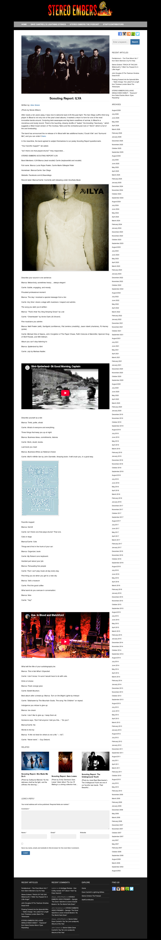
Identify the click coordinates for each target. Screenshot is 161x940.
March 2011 (116, 768)
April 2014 (115, 673)
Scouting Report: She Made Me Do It (34, 775)
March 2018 (116, 494)
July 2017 (115, 524)
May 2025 (115, 167)
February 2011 (117, 772)
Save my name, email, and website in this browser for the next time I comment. (50, 848)
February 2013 (117, 726)
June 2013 (115, 711)
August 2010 (116, 779)
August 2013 (116, 703)
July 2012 (115, 737)
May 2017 (115, 532)
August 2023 (116, 247)
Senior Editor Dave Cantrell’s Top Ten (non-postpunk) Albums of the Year (65, 921)
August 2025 (116, 156)
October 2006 (116, 852)
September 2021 (117, 334)
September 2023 (117, 243)
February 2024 (117, 224)
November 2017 (117, 509)
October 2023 (116, 239)
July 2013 (115, 707)
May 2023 (115, 258)
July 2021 (115, 342)
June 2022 (115, 300)
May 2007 (115, 844)
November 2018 (117, 464)
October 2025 (116, 148)
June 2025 (115, 163)
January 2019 (116, 456)
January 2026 (116, 137)
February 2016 (117, 589)
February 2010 (117, 791)
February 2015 (117, 635)
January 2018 (116, 502)
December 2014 (117, 642)
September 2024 (117, 198)
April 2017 (115, 536)
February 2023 (117, 270)
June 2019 (115, 437)
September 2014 (117, 654)
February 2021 (117, 361)
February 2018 (117, 498)
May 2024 (115, 213)
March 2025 (116, 175)
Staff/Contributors (113, 24)
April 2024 (115, 217)
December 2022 (117, 277)
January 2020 (116, 410)
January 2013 (116, 730)
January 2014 (116, 684)
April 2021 (115, 353)
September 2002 (117, 867)
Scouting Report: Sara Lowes (64, 776)
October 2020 (116, 376)
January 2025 (116, 182)
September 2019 (117, 426)
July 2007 (115, 840)
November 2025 (117, 144)
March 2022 (116, 312)
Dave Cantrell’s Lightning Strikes (48, 24)
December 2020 (117, 369)
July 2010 (115, 783)
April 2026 (115, 125)
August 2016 (116, 566)
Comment (25, 809)
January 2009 (116, 806)
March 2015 (116, 631)
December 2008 (117, 810)
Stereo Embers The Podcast (84, 24)
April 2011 (115, 764)
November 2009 (117, 794)
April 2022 (115, 308)
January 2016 (116, 593)
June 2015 (115, 620)
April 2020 (115, 399)
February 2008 (117, 821)
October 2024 (116, 194)
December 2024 (117, 186)
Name (24, 832)
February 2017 (117, 544)
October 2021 (116, 331)
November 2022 (117, 281)
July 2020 (115, 388)
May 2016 (115, 578)
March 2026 (116, 129)
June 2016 (115, 574)
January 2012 (116, 745)
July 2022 (115, 296)
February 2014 (117, 680)
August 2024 (116, 201)
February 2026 (117, 133)
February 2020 (117, 407)
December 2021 (117, 323)
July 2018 (115, 479)
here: (44, 136)
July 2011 (115, 760)
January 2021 (116, 365)
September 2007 (117, 836)
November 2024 (117, 190)
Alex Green (35, 105)
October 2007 (116, 832)
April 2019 (115, 445)
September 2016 (117, 563)
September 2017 (117, 517)
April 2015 (115, 627)
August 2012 (116, 734)
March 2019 (116, 448)
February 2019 (117, 452)
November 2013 (117, 692)
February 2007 (117, 848)
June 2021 (115, 346)
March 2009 (116, 798)
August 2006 (116, 859)
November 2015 (117, 601)
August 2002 (116, 871)
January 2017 (116, 547)
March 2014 (116, 677)
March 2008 (116, 817)
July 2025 (115, 160)
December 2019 (117, 414)
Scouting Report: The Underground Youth (91, 775)
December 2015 (117, 597)
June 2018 (115, 483)
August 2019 (116, 429)
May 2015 (115, 623)
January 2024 (116, 228)
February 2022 (117, 315)
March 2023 (116, 266)
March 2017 (116, 540)
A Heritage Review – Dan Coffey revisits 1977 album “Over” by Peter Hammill (64, 890)
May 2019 (115, 441)
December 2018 (117, 460)
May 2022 (115, 304)
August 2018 (116, 475)
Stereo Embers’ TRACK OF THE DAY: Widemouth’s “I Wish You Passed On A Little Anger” (125, 66)
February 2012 (117, 741)
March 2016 (116, 585)
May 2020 (115, 395)
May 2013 (115, 715)
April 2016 (115, 582)
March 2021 (116, 357)
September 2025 (117, 152)
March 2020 (116, 403)
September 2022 (117, 289)
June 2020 (115, 391)
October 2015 (116, 604)
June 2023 (115, 255)
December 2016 (117, 551)
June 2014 (115, 665)
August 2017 (116, 521)
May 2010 (115, 787)
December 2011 (117, 749)
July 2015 (115, 616)
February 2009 (117, 802)
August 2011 (116, 756)
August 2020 (116, 384)
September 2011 (117, 753)
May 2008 (115, 813)
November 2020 (117, 372)
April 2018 (115, 490)
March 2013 (116, 722)
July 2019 (115, 433)
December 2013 (117, 688)
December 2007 (117, 825)
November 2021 (117, 327)
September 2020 (117, 380)
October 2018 (116, 467)
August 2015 (116, 612)
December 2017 (117, 505)
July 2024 (115, 205)
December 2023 (117, 232)
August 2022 (116, 293)
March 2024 (116, 220)
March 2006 (116, 863)
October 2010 (116, 775)
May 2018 (115, 486)
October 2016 (116, 559)
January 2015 (116, 639)
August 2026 (116, 110)
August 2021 (116, 338)
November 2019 (117, 418)
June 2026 (115, 118)
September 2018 (117, 471)
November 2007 (117, 829)
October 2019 (116, 422)
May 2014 (115, 669)
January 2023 (116, 274)
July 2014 (115, 661)
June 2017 (115, 528)
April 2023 (115, 262)
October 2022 (116, 285)
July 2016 (115, 570)
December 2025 (117, 141)
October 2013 (116, 696)
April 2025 (115, 171)
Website (83, 832)
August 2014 (116, 658)
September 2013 (117, 699)
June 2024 (115, 209)
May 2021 (115, 350)
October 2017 (116, 513)
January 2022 (116, 319)
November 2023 (117, 236)
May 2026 (115, 122)
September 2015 (117, 608)
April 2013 (115, 718)
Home (24, 24)
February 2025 (117, 179)
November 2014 (117, 646)
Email (53, 832)
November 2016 (117, 555)
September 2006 (117, 855)
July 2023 (115, 251)
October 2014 (116, 650)
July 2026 (115, 114)
